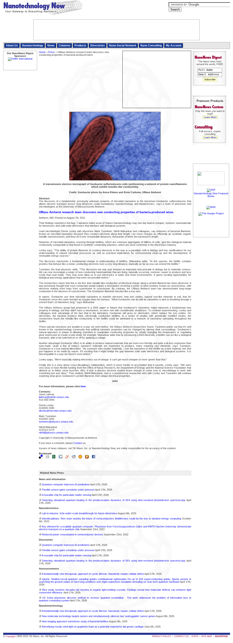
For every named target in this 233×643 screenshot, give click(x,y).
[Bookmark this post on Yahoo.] (68, 457)
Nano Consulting (151, 45)
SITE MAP (206, 636)
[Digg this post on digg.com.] (48, 457)
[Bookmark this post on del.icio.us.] (42, 457)
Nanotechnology (32, 45)
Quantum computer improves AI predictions (66, 484)
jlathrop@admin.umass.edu (54, 397)
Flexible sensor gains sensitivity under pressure (68, 489)
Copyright (11, 636)
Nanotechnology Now (43, 8)
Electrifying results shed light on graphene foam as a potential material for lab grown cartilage (93, 626)
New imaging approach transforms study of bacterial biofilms (75, 621)
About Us (12, 45)
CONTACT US (181, 636)
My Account (173, 45)
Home (42, 52)
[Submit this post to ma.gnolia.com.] (81, 457)
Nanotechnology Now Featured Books (211, 194)
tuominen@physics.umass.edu (56, 421)
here (83, 386)
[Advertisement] (211, 306)
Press (51, 52)
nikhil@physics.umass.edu (53, 432)
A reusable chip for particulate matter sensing (66, 495)
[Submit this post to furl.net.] (88, 457)
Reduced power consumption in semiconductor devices (72, 534)
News (51, 45)
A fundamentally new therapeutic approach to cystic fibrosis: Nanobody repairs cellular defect (93, 573)
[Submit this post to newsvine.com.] (55, 457)
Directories (97, 45)
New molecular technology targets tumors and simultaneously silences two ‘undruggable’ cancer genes (98, 616)
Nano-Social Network (122, 45)
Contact (77, 443)
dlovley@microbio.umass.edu (55, 410)
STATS (194, 636)
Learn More (210, 117)
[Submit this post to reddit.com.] (75, 457)
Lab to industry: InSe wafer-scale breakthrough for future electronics (79, 513)
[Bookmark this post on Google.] (62, 457)
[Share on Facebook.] (95, 457)
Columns (64, 45)
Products (80, 45)
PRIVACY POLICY (161, 636)
